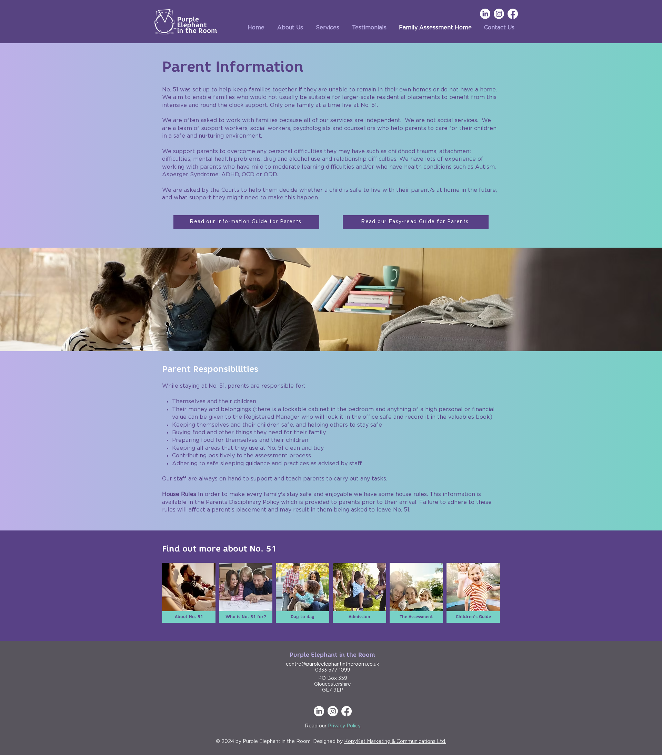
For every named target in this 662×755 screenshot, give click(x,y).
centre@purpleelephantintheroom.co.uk (332, 664)
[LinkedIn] (485, 14)
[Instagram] (499, 14)
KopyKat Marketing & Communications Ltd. (395, 741)
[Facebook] (513, 14)
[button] (325, 27)
